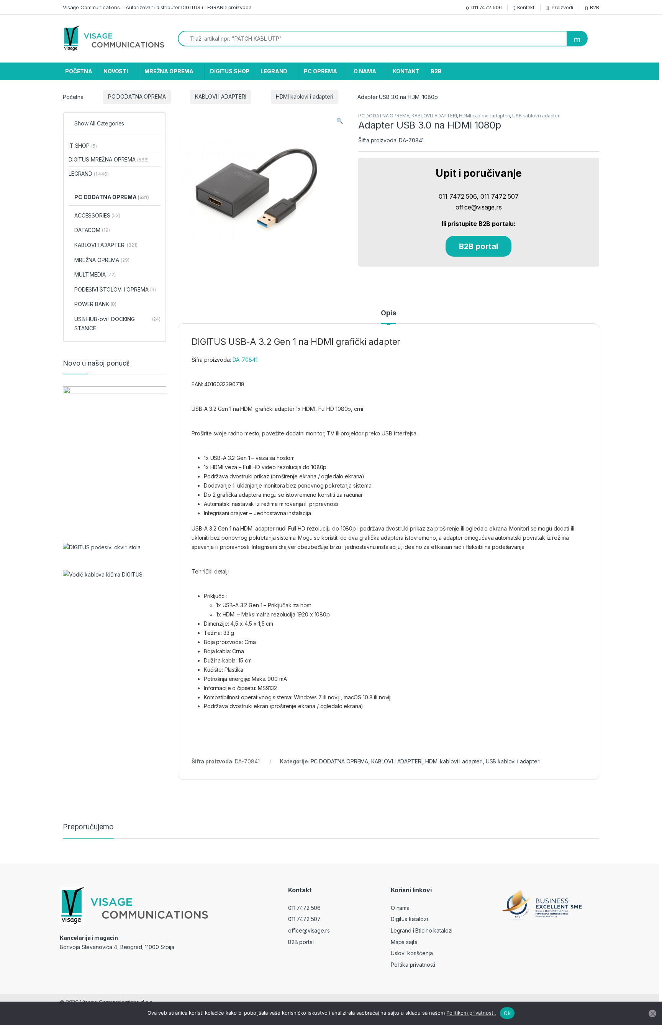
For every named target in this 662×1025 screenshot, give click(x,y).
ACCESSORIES (97, 215)
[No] (652, 1013)
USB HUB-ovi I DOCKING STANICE (117, 323)
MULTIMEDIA (95, 274)
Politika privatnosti (413, 964)
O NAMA (365, 71)
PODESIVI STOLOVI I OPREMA (115, 289)
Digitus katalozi (409, 919)
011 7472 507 (304, 919)
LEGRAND (274, 71)
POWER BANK (95, 304)
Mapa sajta (404, 942)
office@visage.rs (309, 930)
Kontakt (525, 7)
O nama (400, 908)
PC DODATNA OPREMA (137, 96)
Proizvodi (562, 7)
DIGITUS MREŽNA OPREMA (109, 159)
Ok (507, 1013)
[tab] (388, 316)
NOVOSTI (115, 71)
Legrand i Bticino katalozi (421, 930)
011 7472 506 (486, 7)
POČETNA (78, 71)
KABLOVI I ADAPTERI (220, 96)
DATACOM (92, 230)
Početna (73, 96)
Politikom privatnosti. (471, 1013)
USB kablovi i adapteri (536, 116)
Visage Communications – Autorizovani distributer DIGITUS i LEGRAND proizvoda (157, 7)
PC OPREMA (320, 71)
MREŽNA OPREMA (168, 71)
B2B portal (478, 246)
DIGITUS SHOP (229, 71)
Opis (388, 313)
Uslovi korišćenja (412, 953)
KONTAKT (406, 71)
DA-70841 (245, 359)
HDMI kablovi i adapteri (304, 96)
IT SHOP (83, 145)
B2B (594, 7)
